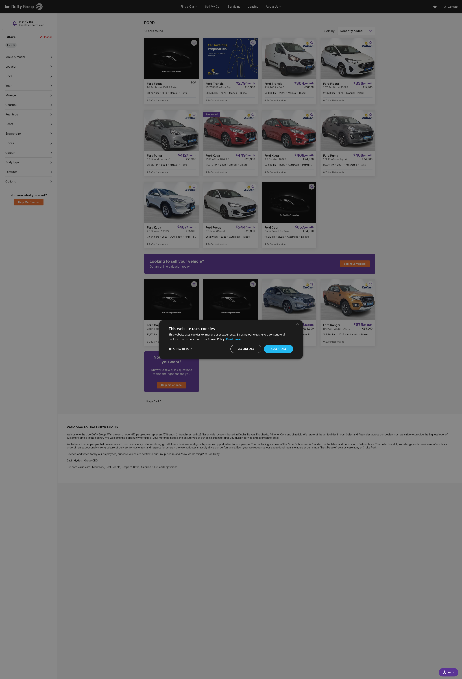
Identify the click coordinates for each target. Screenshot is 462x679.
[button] (180, 349)
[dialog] (231, 339)
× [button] (297, 324)
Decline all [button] (245, 349)
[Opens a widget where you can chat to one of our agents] (448, 672)
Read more (233, 339)
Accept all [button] (278, 349)
